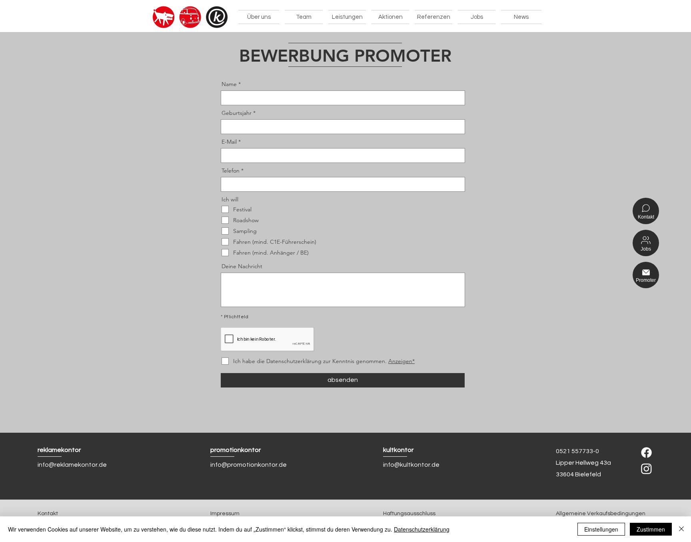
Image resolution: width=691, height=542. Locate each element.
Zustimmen (651, 529)
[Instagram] (646, 469)
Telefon (231, 170)
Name (229, 84)
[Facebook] (646, 453)
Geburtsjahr (237, 113)
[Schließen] (681, 529)
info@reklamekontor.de (72, 465)
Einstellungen (601, 529)
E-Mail (229, 142)
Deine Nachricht (242, 266)
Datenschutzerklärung (421, 529)
